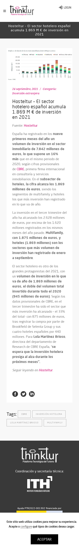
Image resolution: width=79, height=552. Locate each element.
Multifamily (55, 422)
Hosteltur (31, 125)
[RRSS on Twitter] (23, 393)
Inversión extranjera (26, 93)
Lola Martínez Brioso (24, 422)
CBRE (20, 169)
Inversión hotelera (49, 414)
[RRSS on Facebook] (15, 393)
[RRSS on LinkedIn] (32, 393)
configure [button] (26, 526)
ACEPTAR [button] (44, 539)
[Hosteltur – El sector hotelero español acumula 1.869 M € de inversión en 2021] (39, 64)
